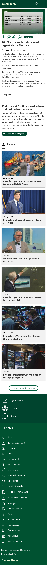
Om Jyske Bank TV (8, 554)
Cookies (4, 550)
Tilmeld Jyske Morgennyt (15, 134)
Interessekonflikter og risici (19, 550)
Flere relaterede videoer (23, 388)
